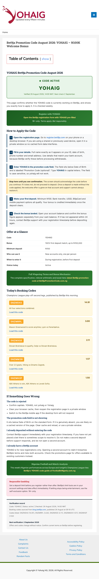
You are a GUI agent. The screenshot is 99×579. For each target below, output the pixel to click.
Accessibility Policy (75, 542)
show (45, 59)
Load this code (16, 312)
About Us (23, 539)
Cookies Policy (75, 546)
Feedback (23, 552)
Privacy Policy (75, 550)
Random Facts (23, 556)
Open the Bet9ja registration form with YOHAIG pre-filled (50, 117)
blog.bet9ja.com (39, 510)
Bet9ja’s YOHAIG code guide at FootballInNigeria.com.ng (49, 471)
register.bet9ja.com (55, 137)
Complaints (23, 544)
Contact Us (23, 548)
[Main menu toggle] (94, 14)
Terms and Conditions (76, 554)
